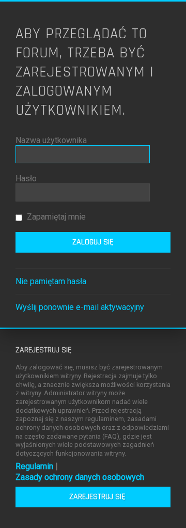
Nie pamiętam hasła (51, 281)
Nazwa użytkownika (51, 140)
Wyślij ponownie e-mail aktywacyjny (80, 307)
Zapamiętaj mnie (55, 217)
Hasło (26, 178)
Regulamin (34, 466)
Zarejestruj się (97, 496)
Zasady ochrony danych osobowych (80, 477)
